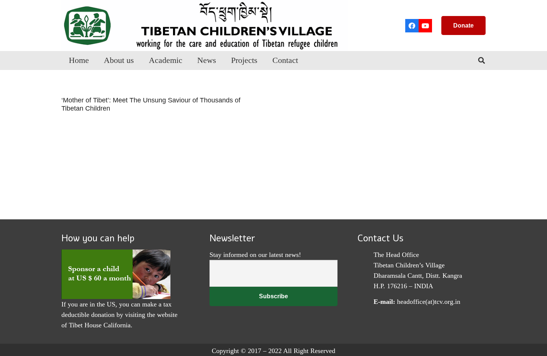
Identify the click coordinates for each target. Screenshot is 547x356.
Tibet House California (100, 325)
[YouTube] (425, 25)
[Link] (204, 25)
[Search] (481, 60)
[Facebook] (412, 25)
